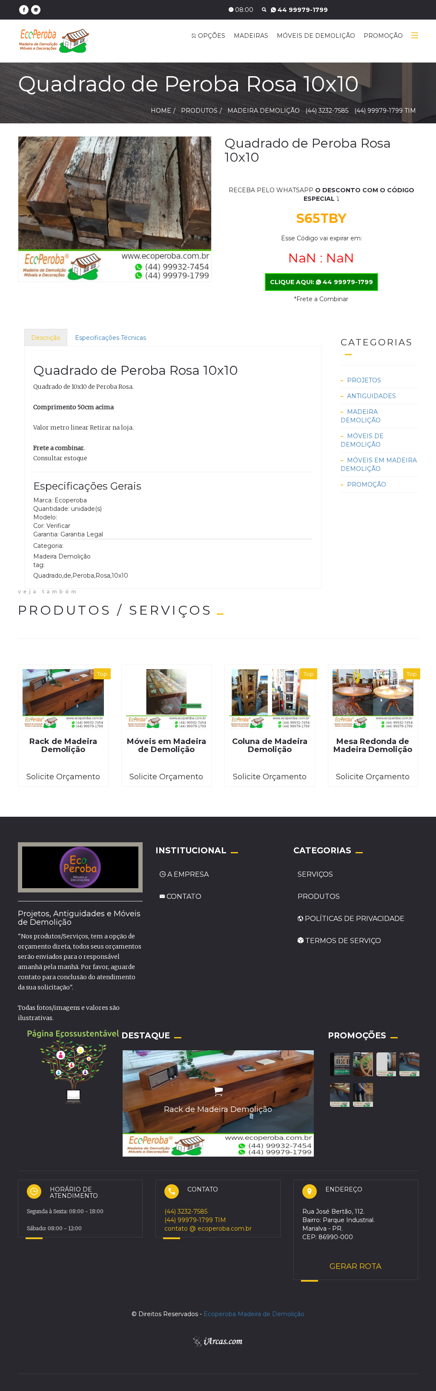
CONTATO (183, 896)
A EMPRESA (188, 874)
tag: (39, 565)
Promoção (366, 484)
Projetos (364, 380)
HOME (161, 110)
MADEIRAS (251, 36)
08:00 (243, 10)
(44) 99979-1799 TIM (385, 110)
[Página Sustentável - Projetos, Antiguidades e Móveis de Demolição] (73, 1065)
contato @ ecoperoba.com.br (208, 1228)
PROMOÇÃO (383, 36)
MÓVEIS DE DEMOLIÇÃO (316, 36)
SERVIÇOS (315, 874)
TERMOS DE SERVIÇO (342, 941)
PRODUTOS (319, 896)
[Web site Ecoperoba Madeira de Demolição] (35, 9)
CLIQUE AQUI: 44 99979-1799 (321, 282)
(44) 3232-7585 (301, 10)
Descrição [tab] (45, 338)
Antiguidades (371, 396)
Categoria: (48, 546)
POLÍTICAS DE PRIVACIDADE (353, 919)
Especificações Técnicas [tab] (110, 338)
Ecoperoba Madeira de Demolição (254, 1314)
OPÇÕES (210, 36)
